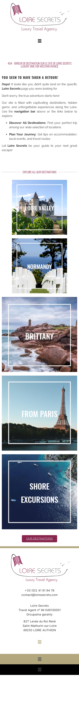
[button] (39, 41)
